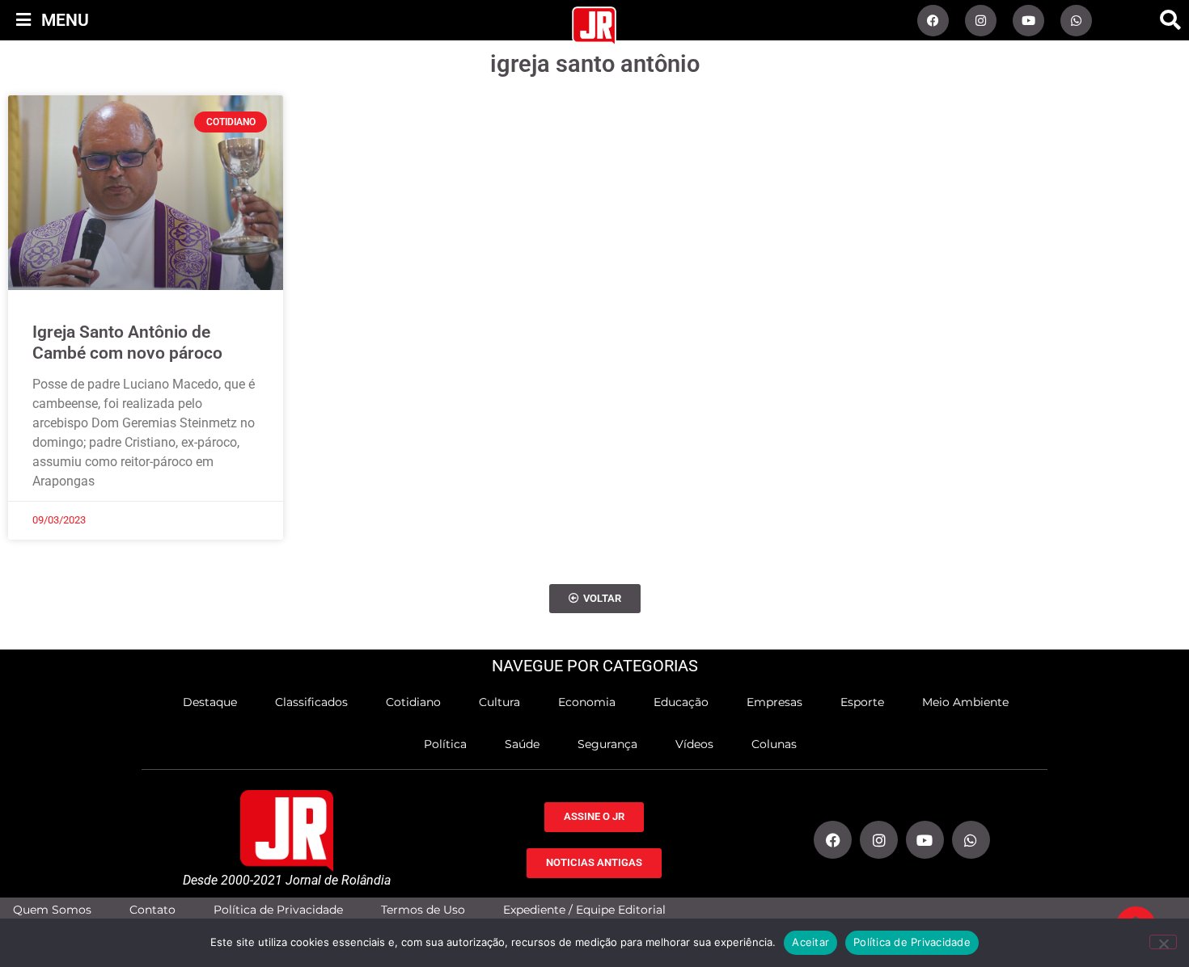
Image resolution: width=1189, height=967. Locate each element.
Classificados (311, 702)
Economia (587, 702)
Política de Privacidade (278, 910)
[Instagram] (980, 20)
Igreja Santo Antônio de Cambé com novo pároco (127, 342)
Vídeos (694, 744)
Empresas (774, 702)
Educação (681, 702)
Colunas (774, 744)
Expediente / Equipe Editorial (584, 910)
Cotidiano (413, 702)
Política (445, 744)
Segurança (607, 744)
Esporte (862, 702)
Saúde (522, 744)
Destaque (210, 702)
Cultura (499, 702)
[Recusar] (1163, 942)
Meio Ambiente (965, 702)
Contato (152, 910)
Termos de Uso (423, 910)
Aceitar (810, 941)
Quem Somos (52, 910)
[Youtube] (1028, 20)
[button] (1170, 20)
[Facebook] (933, 20)
